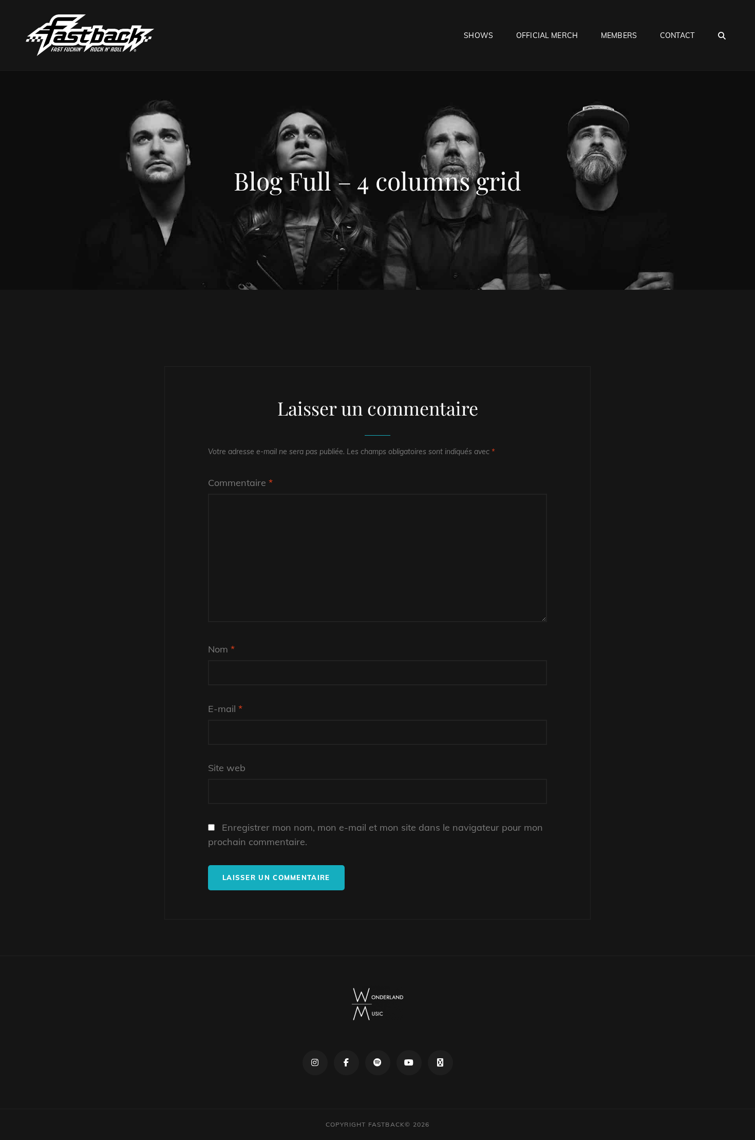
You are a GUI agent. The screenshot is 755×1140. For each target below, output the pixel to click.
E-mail (225, 709)
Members (619, 35)
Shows (478, 35)
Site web (227, 768)
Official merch (547, 35)
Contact (677, 35)
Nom (221, 649)
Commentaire (240, 483)
